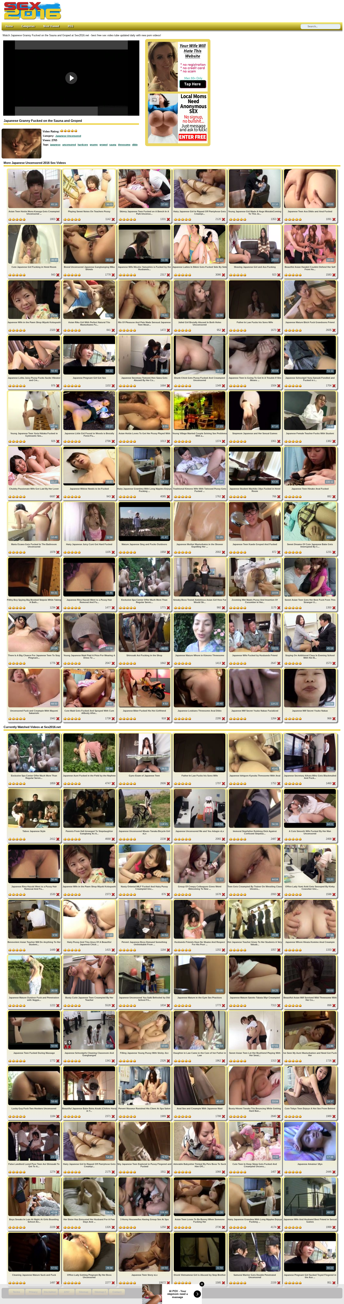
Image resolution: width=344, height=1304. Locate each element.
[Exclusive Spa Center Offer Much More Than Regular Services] (144, 558)
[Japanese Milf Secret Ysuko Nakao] (310, 669)
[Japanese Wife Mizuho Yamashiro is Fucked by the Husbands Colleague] (144, 225)
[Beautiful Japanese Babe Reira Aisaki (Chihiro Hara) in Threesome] (89, 1066)
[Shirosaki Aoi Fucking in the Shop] (144, 613)
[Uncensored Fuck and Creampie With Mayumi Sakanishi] (34, 669)
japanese (55, 144)
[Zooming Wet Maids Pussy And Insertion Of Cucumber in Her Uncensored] (255, 558)
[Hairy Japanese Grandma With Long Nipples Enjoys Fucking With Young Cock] (144, 447)
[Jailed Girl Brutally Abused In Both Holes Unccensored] (200, 281)
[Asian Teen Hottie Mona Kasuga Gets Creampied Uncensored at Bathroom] (34, 169)
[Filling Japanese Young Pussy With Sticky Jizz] (144, 1011)
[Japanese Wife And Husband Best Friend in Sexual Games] (310, 1178)
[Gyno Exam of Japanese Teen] (144, 734)
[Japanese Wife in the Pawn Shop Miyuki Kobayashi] (34, 281)
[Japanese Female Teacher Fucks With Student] (310, 391)
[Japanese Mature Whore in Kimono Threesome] (200, 613)
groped (104, 144)
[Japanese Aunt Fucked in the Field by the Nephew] (89, 734)
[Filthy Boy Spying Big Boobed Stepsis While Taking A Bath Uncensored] (34, 558)
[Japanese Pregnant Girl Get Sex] (89, 336)
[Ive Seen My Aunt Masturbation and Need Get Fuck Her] (310, 1011)
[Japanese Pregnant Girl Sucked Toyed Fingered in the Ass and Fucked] (310, 1233)
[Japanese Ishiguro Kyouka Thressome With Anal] (255, 734)
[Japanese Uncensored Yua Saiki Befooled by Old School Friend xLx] (144, 956)
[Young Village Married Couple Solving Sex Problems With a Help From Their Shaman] (200, 391)
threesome (124, 144)
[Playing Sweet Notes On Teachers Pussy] (89, 169)
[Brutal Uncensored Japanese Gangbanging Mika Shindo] (89, 225)
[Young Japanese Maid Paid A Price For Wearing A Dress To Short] (89, 613)
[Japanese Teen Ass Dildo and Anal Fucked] (310, 169)
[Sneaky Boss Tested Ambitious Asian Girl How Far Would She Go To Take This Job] (200, 558)
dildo (135, 144)
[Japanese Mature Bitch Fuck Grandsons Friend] (310, 281)
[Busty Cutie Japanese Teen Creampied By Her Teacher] (89, 956)
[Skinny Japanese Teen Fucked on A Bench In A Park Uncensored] (144, 169)
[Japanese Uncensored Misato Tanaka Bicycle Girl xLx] (144, 789)
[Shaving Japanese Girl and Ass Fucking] (255, 225)
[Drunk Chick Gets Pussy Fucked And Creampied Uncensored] (200, 336)
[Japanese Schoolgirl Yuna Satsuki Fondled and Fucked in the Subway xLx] (310, 336)
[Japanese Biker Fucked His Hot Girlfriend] (144, 669)
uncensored (69, 144)
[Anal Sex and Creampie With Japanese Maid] (200, 1066)
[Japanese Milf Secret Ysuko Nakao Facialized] (255, 669)
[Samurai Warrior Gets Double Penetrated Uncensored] (255, 1233)
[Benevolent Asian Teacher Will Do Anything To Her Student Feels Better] (34, 900)
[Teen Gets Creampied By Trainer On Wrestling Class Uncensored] (255, 845)
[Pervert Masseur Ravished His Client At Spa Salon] (144, 1066)
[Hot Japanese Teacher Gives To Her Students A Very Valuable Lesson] (255, 900)
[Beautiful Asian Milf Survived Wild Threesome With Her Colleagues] (310, 956)
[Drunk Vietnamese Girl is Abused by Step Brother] (200, 1233)
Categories (28, 26)
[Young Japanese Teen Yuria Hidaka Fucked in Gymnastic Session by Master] (34, 391)
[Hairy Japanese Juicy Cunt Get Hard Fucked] (89, 502)
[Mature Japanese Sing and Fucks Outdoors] (144, 502)
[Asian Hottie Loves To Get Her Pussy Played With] (144, 391)
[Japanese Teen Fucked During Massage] (34, 1011)
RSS (70, 26)
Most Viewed (51, 26)
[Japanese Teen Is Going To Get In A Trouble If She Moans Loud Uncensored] (255, 336)
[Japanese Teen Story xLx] (144, 1233)
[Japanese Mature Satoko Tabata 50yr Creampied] (255, 956)
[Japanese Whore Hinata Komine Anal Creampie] (310, 900)
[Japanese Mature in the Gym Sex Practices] (200, 956)
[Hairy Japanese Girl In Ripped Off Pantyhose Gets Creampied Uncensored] (200, 169)
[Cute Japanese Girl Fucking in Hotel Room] (34, 225)
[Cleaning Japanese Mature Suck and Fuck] (34, 1233)
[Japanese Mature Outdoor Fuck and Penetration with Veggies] (34, 956)
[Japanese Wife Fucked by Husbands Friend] (255, 613)
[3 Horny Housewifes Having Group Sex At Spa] (144, 1178)
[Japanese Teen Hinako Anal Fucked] (310, 447)
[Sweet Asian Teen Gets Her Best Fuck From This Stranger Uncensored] (310, 558)
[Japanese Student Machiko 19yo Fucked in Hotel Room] (255, 447)
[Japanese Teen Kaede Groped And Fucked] (255, 502)
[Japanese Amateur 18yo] (310, 1122)
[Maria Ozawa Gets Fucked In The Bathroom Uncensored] (34, 502)
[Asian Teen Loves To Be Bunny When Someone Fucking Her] (200, 1178)
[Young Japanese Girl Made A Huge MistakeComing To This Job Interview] (255, 169)
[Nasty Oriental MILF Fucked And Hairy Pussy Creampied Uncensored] (144, 845)
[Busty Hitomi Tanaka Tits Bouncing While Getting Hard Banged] (255, 1066)
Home (9, 26)
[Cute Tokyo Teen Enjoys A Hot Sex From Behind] (310, 1066)
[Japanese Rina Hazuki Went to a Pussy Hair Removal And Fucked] (89, 558)
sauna (112, 144)
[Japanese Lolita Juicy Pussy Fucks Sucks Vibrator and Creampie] (34, 336)
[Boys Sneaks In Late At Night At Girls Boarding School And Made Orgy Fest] (34, 1178)
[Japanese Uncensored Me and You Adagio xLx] (200, 789)
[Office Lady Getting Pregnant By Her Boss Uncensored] (89, 1233)
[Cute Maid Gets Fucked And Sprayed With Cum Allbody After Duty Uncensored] (89, 669)
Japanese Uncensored (68, 136)
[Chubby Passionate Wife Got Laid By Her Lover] (34, 447)
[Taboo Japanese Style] (34, 789)
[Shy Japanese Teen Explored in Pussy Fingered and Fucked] (144, 1122)
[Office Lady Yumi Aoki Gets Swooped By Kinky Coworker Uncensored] (310, 845)
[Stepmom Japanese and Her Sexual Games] (255, 391)
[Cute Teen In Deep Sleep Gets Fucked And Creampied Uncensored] (255, 1122)
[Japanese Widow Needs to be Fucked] (89, 447)
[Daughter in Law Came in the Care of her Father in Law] (200, 1011)
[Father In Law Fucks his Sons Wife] (255, 281)
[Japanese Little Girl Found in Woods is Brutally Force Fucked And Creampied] (89, 391)
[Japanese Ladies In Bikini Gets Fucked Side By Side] (200, 225)
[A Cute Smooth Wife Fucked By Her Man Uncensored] (310, 789)
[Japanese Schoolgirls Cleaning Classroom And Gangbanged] (89, 1011)
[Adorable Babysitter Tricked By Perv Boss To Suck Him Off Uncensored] (200, 1122)
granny (94, 144)
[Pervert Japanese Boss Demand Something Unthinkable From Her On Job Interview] (144, 900)
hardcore (83, 144)
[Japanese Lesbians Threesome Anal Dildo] (200, 669)
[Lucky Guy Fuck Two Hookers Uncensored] (34, 1066)
